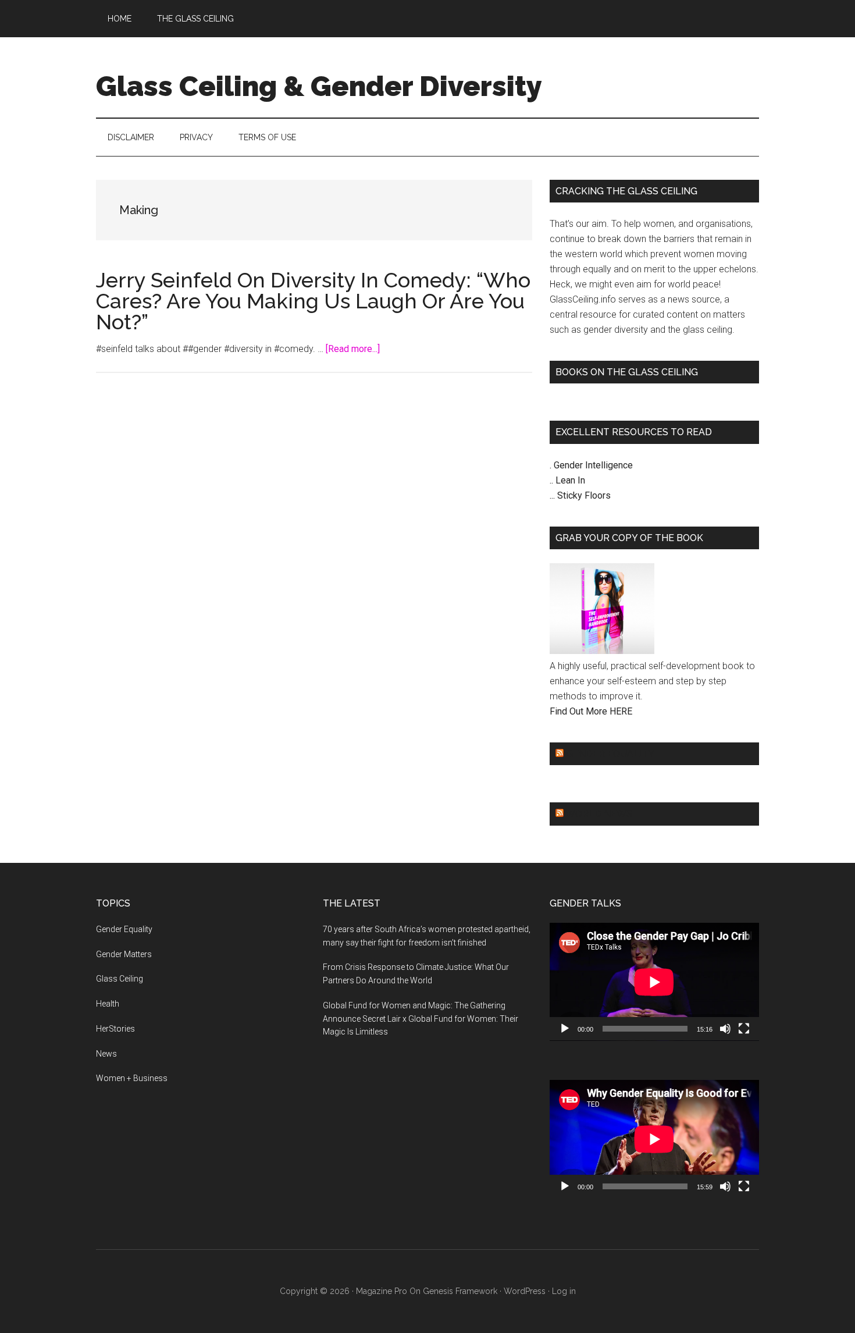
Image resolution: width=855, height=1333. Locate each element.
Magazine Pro (381, 1291)
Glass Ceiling (119, 978)
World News (598, 813)
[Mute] (725, 1029)
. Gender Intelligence (591, 465)
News (106, 1053)
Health (107, 1003)
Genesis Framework (460, 1291)
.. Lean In (567, 480)
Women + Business (132, 1078)
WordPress (525, 1291)
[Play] (565, 1029)
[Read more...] (353, 348)
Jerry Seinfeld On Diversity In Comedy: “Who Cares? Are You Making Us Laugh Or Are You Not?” (313, 301)
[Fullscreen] (744, 1029)
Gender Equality (610, 753)
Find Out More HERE (591, 711)
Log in (564, 1291)
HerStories (115, 1028)
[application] (654, 982)
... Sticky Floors (580, 495)
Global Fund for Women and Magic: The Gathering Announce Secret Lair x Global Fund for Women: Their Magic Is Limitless (420, 1019)
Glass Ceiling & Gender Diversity (319, 86)
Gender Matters (124, 954)
